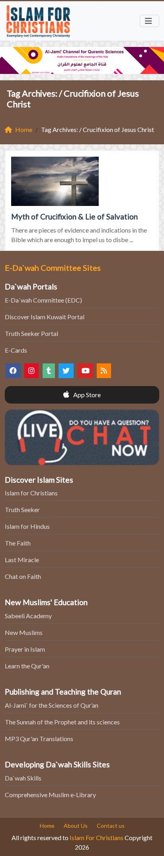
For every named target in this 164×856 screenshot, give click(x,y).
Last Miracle (22, 559)
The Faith (18, 543)
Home (47, 825)
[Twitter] (66, 370)
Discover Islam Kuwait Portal (44, 316)
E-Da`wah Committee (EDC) (43, 300)
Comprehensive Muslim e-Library (50, 794)
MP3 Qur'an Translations (39, 738)
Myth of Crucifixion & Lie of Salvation (74, 216)
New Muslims (24, 632)
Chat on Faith (23, 576)
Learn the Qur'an (27, 666)
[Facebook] (13, 370)
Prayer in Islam (25, 649)
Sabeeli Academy (28, 615)
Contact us (111, 825)
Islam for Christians (31, 493)
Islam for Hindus (27, 526)
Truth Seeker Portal (31, 333)
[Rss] (104, 370)
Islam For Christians (96, 837)
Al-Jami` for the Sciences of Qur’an (51, 705)
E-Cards (16, 350)
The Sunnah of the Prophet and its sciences (62, 722)
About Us (76, 825)
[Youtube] (86, 370)
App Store (86, 394)
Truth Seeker (22, 509)
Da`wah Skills (23, 778)
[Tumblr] (49, 370)
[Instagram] (31, 370)
